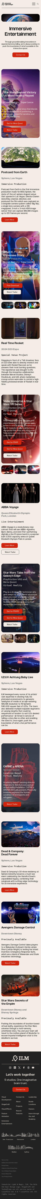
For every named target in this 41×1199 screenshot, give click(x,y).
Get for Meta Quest (15, 123)
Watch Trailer (12, 130)
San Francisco (8, 1139)
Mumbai (14, 1152)
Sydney (26, 1152)
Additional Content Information (10, 1162)
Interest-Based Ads (6, 1173)
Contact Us (20, 55)
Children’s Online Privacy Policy (9, 1168)
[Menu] (33, 3)
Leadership (33, 1097)
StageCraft (6, 1104)
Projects (19, 1106)
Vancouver (20, 1139)
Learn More (9, 219)
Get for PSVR (12, 442)
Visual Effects (7, 1109)
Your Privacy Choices (7, 1176)
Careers (31, 1109)
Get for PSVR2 (13, 611)
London (33, 1139)
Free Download (13, 285)
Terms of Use (5, 1160)
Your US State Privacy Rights (9, 1171)
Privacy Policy (5, 1165)
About (18, 1102)
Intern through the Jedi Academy (34, 1116)
